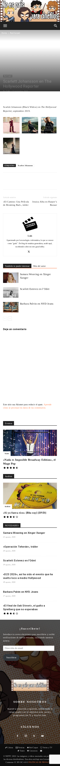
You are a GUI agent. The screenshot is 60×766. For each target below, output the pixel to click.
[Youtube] (42, 736)
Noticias (21, 748)
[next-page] (10, 319)
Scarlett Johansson (25, 165)
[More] (38, 98)
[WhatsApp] (30, 183)
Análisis (7, 506)
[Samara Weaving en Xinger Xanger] (10, 277)
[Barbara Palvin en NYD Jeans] (10, 307)
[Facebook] (16, 183)
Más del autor (39, 266)
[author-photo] (30, 231)
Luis (8, 91)
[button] (5, 26)
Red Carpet (15, 33)
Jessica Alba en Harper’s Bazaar (44, 203)
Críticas (10, 748)
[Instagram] (26, 736)
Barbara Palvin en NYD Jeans (37, 303)
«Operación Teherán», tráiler (20, 546)
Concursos (33, 751)
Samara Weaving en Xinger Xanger (24, 532)
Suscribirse (11, 657)
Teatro (7, 453)
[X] (23, 183)
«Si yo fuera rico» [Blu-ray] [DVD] (24, 512)
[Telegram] (44, 183)
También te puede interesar (17, 266)
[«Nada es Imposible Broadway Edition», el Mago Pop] (30, 443)
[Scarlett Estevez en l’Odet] (10, 292)
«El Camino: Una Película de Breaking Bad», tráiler (16, 203)
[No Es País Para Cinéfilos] (30, 11)
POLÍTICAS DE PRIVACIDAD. (41, 762)
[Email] (37, 183)
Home (4, 33)
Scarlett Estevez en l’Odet (34, 289)
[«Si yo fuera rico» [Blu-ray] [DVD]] (30, 496)
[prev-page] (5, 319)
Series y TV (47, 748)
